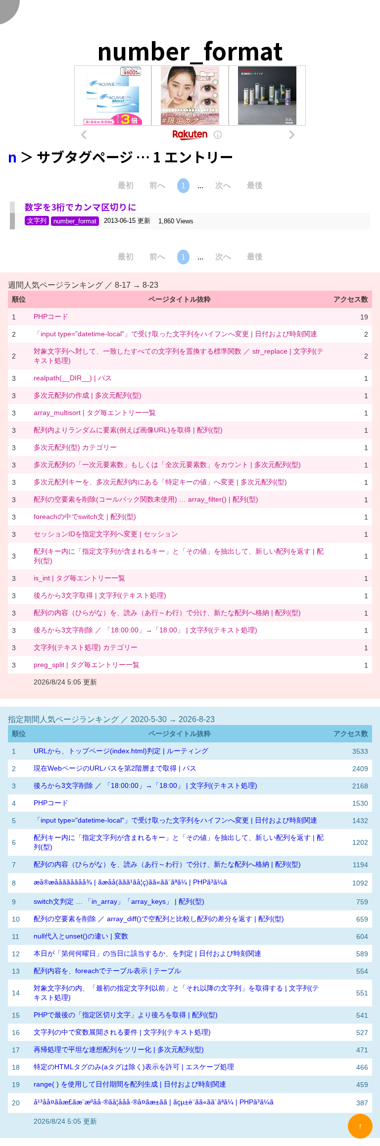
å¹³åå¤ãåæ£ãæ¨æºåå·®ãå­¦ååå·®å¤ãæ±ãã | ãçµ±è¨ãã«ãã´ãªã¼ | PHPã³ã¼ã (154, 1102)
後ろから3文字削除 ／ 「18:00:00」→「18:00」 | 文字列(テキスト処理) (145, 630)
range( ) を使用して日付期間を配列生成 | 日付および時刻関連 (130, 1084)
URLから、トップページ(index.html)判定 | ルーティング (121, 751)
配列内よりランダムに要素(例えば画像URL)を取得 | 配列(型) (128, 430)
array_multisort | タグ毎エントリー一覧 (95, 413)
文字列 (37, 220)
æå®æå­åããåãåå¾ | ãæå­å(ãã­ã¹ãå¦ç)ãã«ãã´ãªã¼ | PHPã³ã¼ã (130, 882)
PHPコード (51, 316)
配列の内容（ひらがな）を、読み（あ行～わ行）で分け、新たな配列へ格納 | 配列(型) (167, 613)
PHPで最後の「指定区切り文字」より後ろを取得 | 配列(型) (126, 1015)
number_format (74, 221)
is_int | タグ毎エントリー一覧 (79, 578)
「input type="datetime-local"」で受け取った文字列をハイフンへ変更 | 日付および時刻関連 (175, 334)
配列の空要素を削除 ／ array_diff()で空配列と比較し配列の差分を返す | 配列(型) (159, 919)
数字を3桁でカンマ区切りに (81, 207)
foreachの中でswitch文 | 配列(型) (85, 517)
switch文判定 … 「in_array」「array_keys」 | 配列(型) (119, 901)
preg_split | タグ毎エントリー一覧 (87, 665)
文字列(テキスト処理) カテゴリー (86, 647)
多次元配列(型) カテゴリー (75, 447)
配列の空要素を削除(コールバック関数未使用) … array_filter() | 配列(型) (146, 499)
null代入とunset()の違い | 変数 (81, 936)
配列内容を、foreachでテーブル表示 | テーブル (107, 971)
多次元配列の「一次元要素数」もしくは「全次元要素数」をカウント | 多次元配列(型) (167, 465)
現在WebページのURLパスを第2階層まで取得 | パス (115, 768)
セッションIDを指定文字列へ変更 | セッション (106, 534)
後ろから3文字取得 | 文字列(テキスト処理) (100, 595)
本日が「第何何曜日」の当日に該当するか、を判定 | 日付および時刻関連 (147, 953)
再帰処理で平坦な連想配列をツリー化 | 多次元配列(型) (119, 1049)
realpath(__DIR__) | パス (73, 378)
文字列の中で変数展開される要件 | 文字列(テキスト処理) (122, 1032)
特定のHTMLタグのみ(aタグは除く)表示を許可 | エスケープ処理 (134, 1067)
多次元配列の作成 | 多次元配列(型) (88, 395)
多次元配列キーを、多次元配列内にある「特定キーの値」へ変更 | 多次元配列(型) (160, 482)
